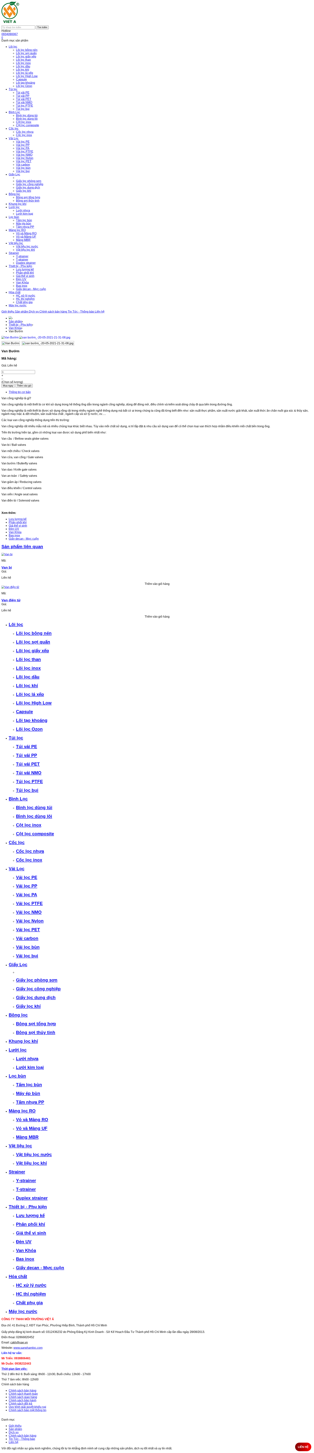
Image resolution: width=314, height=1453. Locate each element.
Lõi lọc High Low (34, 702)
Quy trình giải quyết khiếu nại (27, 1406)
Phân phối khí (18, 522)
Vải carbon (27, 938)
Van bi (6, 567)
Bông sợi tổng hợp (36, 1023)
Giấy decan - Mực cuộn (24, 538)
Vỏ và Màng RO (32, 1119)
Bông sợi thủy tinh (35, 1032)
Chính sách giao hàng (23, 1397)
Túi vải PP (26, 755)
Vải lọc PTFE (29, 903)
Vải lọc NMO (29, 912)
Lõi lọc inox (28, 668)
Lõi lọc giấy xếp (32, 650)
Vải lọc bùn (28, 947)
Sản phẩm (22, 311)
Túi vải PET (28, 764)
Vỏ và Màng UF (31, 1128)
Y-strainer (26, 1180)
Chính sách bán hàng (53, 311)
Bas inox (14, 535)
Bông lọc (18, 1014)
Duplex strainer (32, 1198)
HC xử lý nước (31, 1285)
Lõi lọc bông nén (34, 633)
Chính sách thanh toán (23, 1393)
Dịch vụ (34, 311)
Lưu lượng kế (18, 519)
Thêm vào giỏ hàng (157, 583)
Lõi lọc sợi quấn (33, 641)
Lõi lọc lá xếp (30, 694)
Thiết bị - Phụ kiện (20, 324)
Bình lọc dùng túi (34, 807)
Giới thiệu (8, 311)
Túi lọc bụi (27, 790)
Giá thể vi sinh (18, 525)
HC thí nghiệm (31, 1293)
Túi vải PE (26, 746)
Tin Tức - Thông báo (81, 311)
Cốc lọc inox (29, 859)
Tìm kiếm (42, 27)
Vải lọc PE (26, 877)
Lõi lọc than (28, 659)
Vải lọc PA (26, 894)
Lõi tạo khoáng (31, 720)
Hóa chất (18, 1276)
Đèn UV (14, 528)
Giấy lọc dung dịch (36, 997)
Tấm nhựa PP (30, 1102)
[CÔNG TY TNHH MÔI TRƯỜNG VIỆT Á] (10, 23)
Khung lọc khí (23, 1041)
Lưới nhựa (27, 1058)
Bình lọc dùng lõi (34, 816)
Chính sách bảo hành (22, 1400)
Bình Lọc (18, 798)
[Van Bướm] (10, 337)
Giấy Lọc (18, 964)
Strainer (17, 1171)
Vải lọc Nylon (30, 920)
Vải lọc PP (26, 885)
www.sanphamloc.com (28, 1347)
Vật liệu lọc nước (34, 1154)
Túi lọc (16, 737)
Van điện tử (11, 600)
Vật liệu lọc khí (31, 1163)
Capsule (24, 711)
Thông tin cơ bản (20, 392)
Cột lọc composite (35, 833)
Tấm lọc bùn (29, 1084)
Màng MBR (27, 1137)
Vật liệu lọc (20, 1145)
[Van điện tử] (10, 587)
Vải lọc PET (28, 929)
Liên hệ (99, 311)
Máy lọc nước (23, 1311)
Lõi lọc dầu (27, 676)
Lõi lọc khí (27, 685)
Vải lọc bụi (27, 955)
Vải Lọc (16, 868)
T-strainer (26, 1189)
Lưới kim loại (30, 1067)
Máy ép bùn (28, 1093)
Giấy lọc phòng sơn (36, 980)
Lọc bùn (17, 1075)
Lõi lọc (16, 624)
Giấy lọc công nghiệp (38, 988)
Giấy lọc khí (28, 1006)
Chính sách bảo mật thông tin (27, 1410)
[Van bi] (7, 554)
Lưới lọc (18, 1049)
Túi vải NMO (28, 772)
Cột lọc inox (28, 824)
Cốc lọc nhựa (30, 851)
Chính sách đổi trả (20, 1403)
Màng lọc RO (22, 1110)
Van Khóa (15, 328)
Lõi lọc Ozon (29, 729)
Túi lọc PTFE (29, 781)
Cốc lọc (17, 842)
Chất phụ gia (29, 1302)
